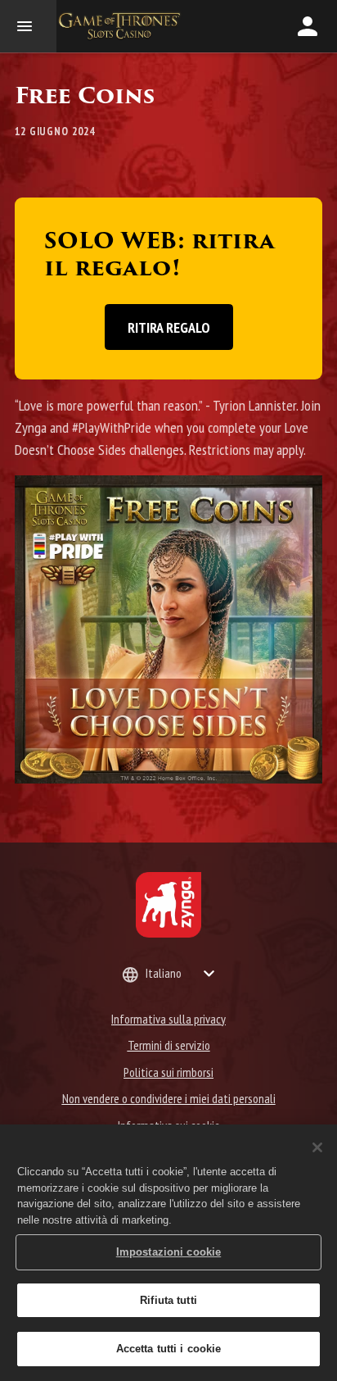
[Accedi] (307, 26)
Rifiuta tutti (168, 1300)
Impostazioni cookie (168, 1252)
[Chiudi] (317, 1147)
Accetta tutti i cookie (169, 1348)
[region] (168, 1252)
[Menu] (28, 26)
